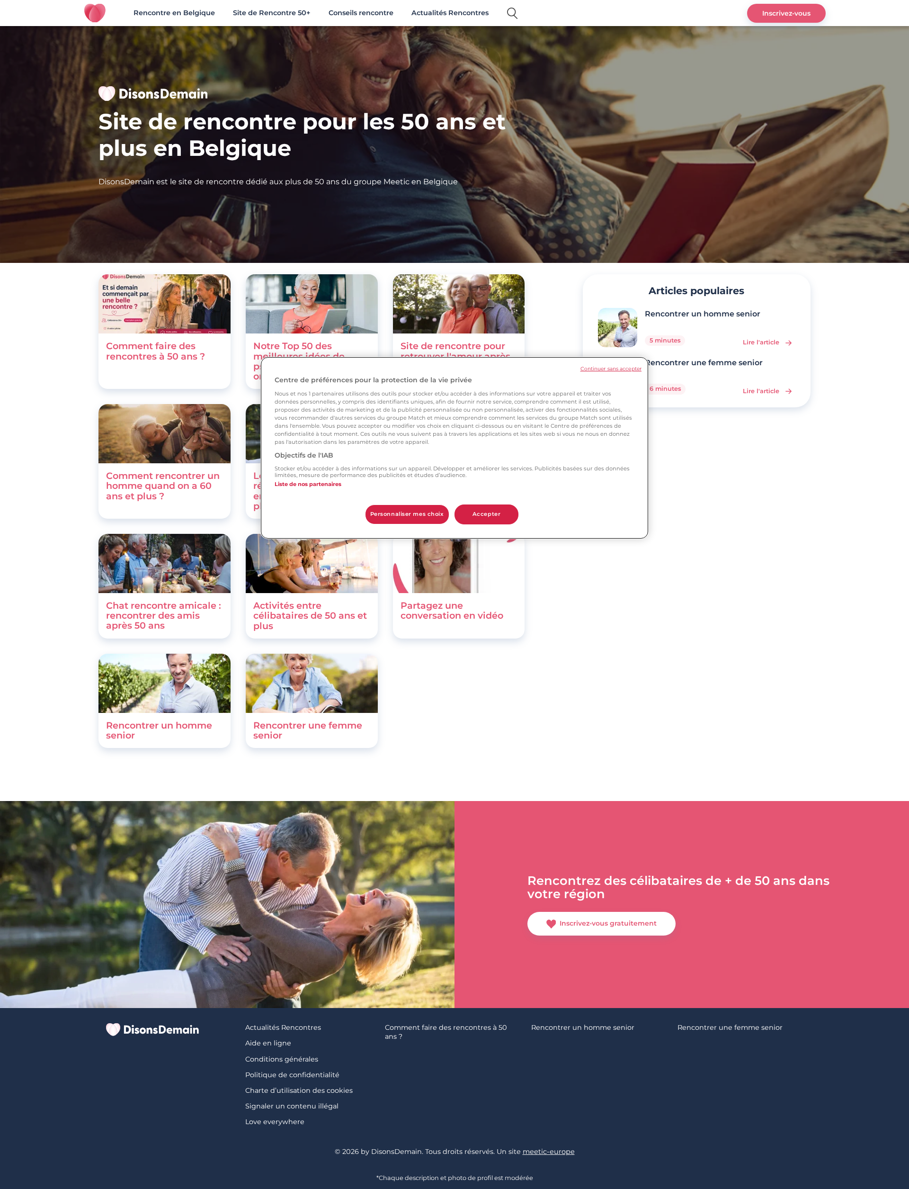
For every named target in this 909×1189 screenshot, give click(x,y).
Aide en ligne (268, 1043)
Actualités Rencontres (450, 13)
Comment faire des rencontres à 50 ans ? (155, 350)
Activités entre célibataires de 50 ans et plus (310, 615)
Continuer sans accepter (611, 369)
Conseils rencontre (361, 13)
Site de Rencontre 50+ (271, 13)
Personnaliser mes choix (407, 514)
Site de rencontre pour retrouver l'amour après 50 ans (455, 355)
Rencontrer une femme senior (307, 730)
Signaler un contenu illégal (292, 1106)
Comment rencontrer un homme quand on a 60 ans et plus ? (163, 485)
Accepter (486, 514)
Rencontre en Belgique (174, 13)
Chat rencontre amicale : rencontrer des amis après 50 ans (163, 615)
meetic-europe (549, 1151)
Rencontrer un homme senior (159, 730)
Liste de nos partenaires (308, 484)
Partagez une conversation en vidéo (452, 610)
